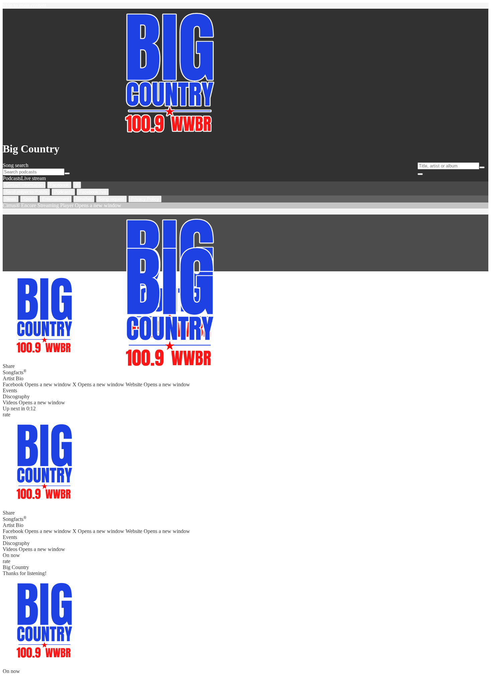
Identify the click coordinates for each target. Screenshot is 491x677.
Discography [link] (16, 396)
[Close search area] (420, 174)
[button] (44, 459)
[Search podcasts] (67, 173)
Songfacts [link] (14, 372)
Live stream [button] (33, 178)
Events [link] (10, 390)
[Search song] (482, 167)
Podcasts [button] (12, 178)
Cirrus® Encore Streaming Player (62, 205)
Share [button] (9, 513)
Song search (15, 165)
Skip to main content (24, 5)
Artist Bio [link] (13, 378)
